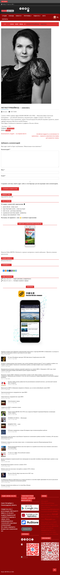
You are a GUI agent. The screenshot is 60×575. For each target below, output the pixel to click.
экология (51, 534)
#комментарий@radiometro (50, 509)
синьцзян (53, 530)
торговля (43, 534)
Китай (55, 514)
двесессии (55, 526)
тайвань (54, 532)
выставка (43, 526)
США (53, 519)
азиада (52, 524)
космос (43, 528)
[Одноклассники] (6, 271)
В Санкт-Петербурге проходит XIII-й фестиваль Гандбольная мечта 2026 (26, 357)
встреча (55, 524)
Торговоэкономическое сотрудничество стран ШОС (14, 392)
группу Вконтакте (7, 260)
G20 (48, 511)
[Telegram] (16, 271)
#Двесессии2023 (54, 505)
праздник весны (46, 530)
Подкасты (37, 15)
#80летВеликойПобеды (47, 503)
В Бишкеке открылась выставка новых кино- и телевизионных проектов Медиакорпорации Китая (26, 442)
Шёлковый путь (45, 524)
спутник (50, 532)
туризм (47, 534)
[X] (10, 271)
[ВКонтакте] (4, 271)
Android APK (26, 529)
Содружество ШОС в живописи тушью (11, 407)
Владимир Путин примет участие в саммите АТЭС (14, 464)
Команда (11, 15)
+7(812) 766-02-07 (6, 278)
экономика (55, 534)
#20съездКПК (44, 501)
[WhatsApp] (14, 271)
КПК (48, 514)
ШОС (55, 522)
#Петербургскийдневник (45, 507)
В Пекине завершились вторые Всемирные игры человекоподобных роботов (27, 430)
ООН (51, 516)
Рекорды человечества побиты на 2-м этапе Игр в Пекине (16, 485)
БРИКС (55, 511)
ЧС (52, 522)
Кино (51, 514)
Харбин (49, 522)
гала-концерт (49, 526)
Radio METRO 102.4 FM (7, 196)
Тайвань (42, 522)
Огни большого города (14, 401)
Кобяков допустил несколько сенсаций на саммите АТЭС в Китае (18, 469)
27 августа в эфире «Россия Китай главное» (19, 452)
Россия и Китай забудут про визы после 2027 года (20, 473)
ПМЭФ (54, 516)
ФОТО (44, 15)
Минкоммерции (47, 516)
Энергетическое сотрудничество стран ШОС (12, 396)
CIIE (42, 511)
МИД (42, 516)
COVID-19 (45, 511)
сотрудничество (44, 532)
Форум (46, 522)
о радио (4, 15)
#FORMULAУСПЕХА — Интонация (17, 418)
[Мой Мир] (8, 271)
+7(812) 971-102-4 (6, 280)
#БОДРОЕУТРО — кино (14, 424)
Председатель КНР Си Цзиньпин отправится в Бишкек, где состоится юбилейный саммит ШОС (25, 387)
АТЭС (51, 511)
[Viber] (12, 271)
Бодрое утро (44, 514)
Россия (48, 519)
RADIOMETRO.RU (7, 507)
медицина (47, 528)
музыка (51, 528)
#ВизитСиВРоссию (45, 505)
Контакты (5, 19)
